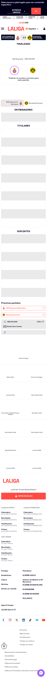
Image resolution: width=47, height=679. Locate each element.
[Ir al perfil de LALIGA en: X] (17, 620)
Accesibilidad (9, 656)
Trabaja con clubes (26, 644)
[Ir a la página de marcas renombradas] (10, 646)
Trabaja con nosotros (27, 641)
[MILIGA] (43, 29)
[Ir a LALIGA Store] (23, 22)
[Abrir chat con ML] (41, 673)
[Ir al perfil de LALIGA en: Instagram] (10, 620)
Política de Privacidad (12, 663)
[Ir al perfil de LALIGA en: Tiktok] (30, 620)
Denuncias (23, 630)
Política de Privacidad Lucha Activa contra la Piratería (23, 670)
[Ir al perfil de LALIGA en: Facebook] (3, 620)
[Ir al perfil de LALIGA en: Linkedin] (23, 620)
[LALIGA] (16, 29)
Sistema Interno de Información (15, 652)
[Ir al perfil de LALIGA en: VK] (37, 620)
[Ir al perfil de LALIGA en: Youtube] (43, 620)
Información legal (11, 659)
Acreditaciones (25, 637)
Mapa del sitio (24, 633)
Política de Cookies (11, 667)
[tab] (12, 103)
